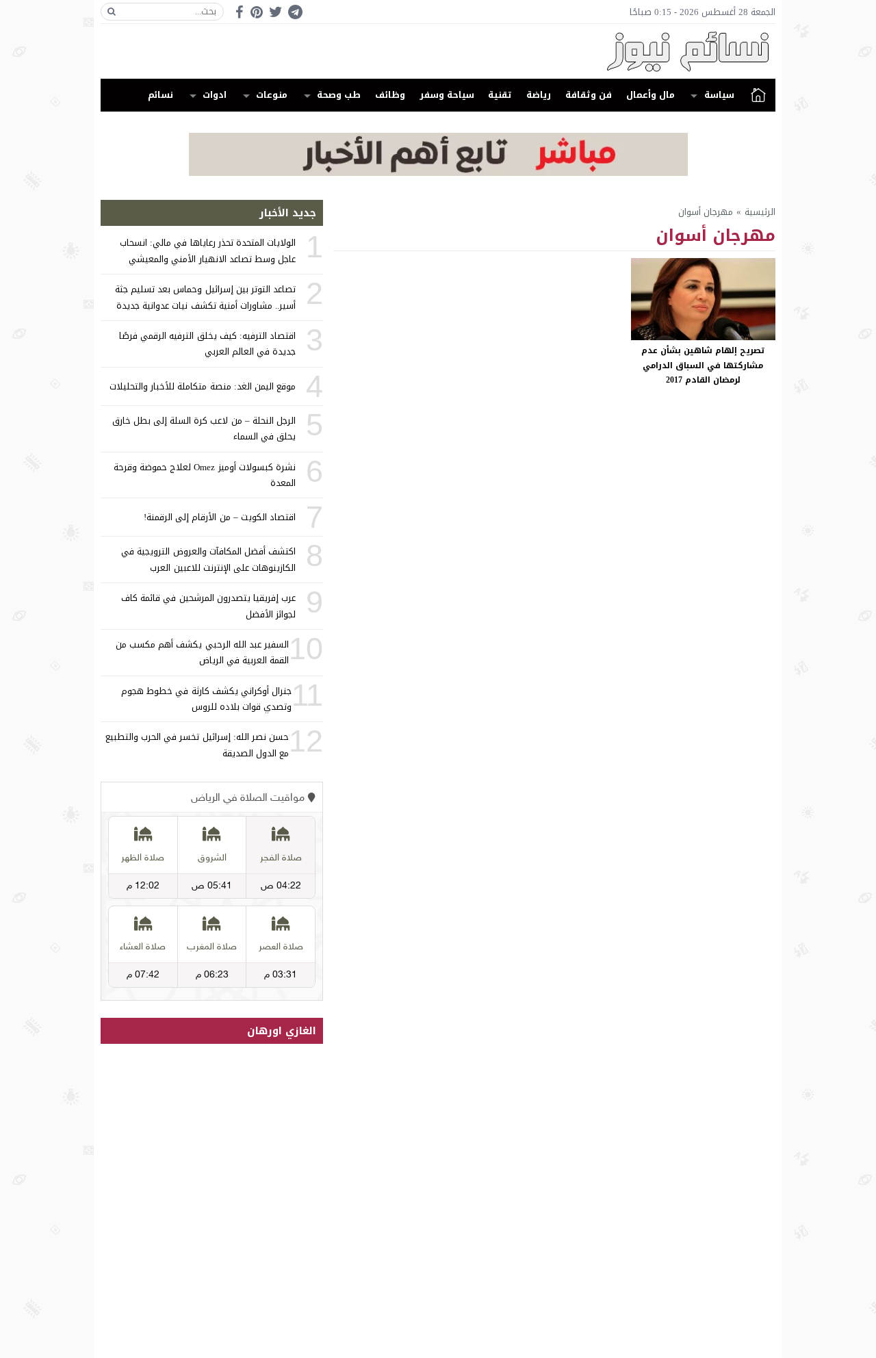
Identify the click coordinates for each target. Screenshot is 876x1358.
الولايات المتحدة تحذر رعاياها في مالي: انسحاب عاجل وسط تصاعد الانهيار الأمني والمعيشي (208, 250)
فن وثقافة (588, 94)
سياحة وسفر (447, 94)
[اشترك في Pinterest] (256, 12)
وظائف (390, 94)
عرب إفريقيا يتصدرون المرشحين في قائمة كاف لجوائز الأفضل (208, 605)
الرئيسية (758, 95)
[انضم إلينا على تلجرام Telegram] (295, 12)
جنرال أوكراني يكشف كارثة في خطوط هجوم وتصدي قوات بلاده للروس (206, 698)
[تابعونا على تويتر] (275, 12)
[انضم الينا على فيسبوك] (239, 12)
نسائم (160, 94)
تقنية (500, 94)
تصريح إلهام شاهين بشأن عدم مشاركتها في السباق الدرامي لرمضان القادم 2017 (702, 365)
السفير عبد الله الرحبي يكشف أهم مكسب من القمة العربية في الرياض (202, 652)
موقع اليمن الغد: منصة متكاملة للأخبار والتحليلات (203, 386)
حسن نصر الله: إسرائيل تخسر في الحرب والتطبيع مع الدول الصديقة (197, 744)
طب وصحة (339, 94)
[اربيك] (438, 172)
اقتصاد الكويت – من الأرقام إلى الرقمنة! (220, 517)
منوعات (271, 94)
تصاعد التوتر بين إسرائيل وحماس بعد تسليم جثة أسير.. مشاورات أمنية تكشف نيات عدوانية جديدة (205, 297)
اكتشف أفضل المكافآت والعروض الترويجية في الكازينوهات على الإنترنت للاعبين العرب (208, 559)
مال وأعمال (650, 94)
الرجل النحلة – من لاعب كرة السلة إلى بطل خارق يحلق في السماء (204, 428)
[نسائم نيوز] (438, 51)
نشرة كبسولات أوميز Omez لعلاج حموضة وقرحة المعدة (205, 475)
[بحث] (111, 11)
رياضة (538, 94)
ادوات (215, 94)
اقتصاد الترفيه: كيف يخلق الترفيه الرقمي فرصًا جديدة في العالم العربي (207, 343)
